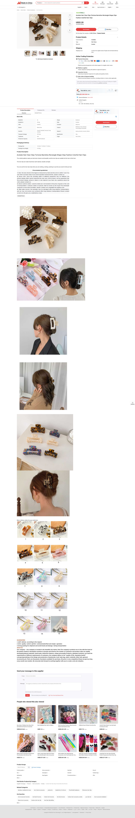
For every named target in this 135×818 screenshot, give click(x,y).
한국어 (79, 809)
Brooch (94, 770)
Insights (103, 807)
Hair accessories (45, 770)
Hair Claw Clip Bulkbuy (49, 800)
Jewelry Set (50, 790)
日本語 (83, 809)
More (18, 802)
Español (39, 809)
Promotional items (72, 775)
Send (27, 695)
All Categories (22, 7)
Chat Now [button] (108, 29)
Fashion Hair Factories (49, 796)
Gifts (94, 775)
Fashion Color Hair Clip (36, 800)
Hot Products (33, 807)
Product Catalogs (37, 767)
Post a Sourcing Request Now (56, 695)
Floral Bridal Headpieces (74, 790)
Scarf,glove (44, 772)
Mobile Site (98, 807)
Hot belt (69, 772)
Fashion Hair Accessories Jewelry (75, 796)
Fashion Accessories (31, 10)
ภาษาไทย (90, 809)
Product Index (91, 807)
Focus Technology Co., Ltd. (58, 812)
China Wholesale (62, 807)
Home (18, 10)
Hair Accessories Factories (24, 796)
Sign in (116, 3)
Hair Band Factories (36, 796)
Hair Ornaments (39, 10)
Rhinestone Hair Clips (87, 790)
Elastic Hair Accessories (23, 800)
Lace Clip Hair (88, 796)
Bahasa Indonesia (106, 809)
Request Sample (101, 33)
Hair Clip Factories (61, 796)
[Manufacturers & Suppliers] (24, 2)
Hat (17, 772)
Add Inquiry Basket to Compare (45, 59)
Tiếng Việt (100, 809)
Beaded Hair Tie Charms (60, 790)
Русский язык (55, 809)
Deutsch (65, 809)
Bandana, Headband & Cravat (24, 790)
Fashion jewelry (20, 770)
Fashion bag (95, 772)
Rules (117, 7)
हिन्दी (86, 809)
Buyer (86, 7)
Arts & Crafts (23, 10)
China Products (40, 807)
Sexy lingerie (45, 775)
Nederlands (70, 809)
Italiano (60, 809)
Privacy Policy (88, 812)
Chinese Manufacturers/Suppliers (50, 807)
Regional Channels (84, 807)
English (34, 809)
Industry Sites (76, 807)
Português (44, 809)
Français (49, 809)
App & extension (100, 7)
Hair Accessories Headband (100, 796)
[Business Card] (116, 116)
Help (93, 7)
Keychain (70, 770)
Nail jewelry (19, 775)
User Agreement (75, 812)
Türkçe (95, 809)
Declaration (82, 812)
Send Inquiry (86, 29)
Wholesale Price (69, 807)
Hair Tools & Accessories (39, 790)
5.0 (101, 112)
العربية (75, 809)
